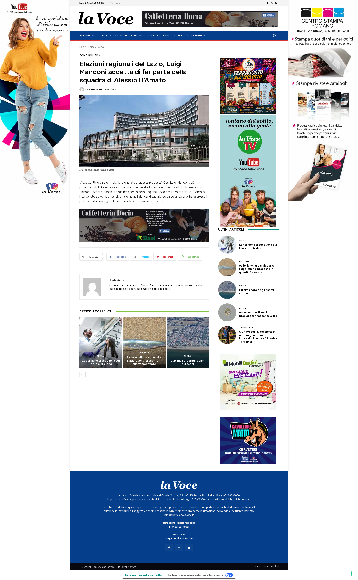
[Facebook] (267, 3)
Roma (91, 46)
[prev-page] (81, 374)
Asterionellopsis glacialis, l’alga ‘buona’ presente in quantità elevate (144, 361)
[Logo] (106, 18)
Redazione (95, 89)
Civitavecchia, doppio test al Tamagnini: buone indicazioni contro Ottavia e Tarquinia (258, 336)
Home (82, 46)
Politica (101, 46)
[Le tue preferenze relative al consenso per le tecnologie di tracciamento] (351, 573)
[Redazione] (82, 89)
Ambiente (143, 353)
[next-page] (87, 374)
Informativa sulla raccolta (143, 575)
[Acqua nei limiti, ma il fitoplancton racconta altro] (227, 312)
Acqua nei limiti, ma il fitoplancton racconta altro (258, 314)
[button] (274, 35)
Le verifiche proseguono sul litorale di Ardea (101, 362)
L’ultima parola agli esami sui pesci (187, 362)
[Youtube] (276, 3)
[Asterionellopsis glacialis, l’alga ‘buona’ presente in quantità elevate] (144, 342)
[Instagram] (272, 3)
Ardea (100, 356)
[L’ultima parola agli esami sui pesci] (188, 342)
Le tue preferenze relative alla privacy (195, 575)
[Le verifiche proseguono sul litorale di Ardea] (100, 342)
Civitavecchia (246, 328)
